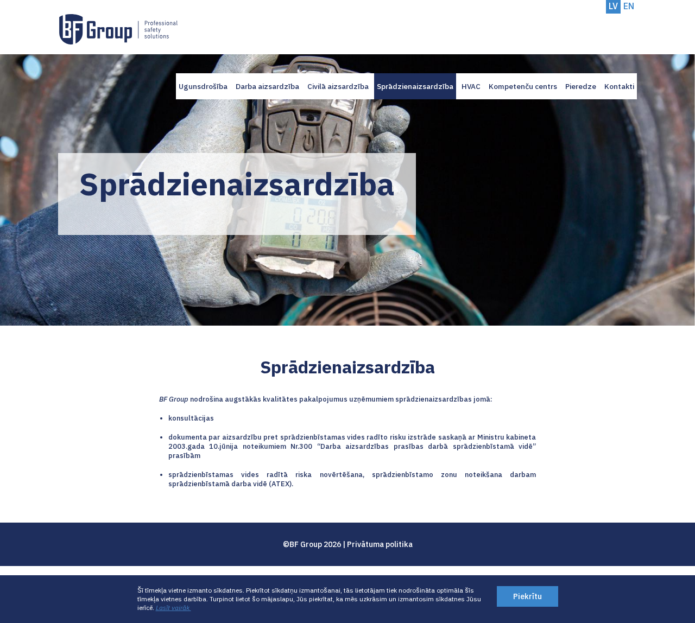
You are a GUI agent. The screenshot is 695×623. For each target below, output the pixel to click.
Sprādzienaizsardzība (415, 86)
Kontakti (619, 86)
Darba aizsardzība (267, 86)
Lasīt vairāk (173, 607)
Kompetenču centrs (523, 86)
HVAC (471, 86)
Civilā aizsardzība (338, 86)
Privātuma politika (380, 544)
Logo (118, 29)
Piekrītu (527, 596)
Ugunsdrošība (203, 86)
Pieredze (580, 86)
